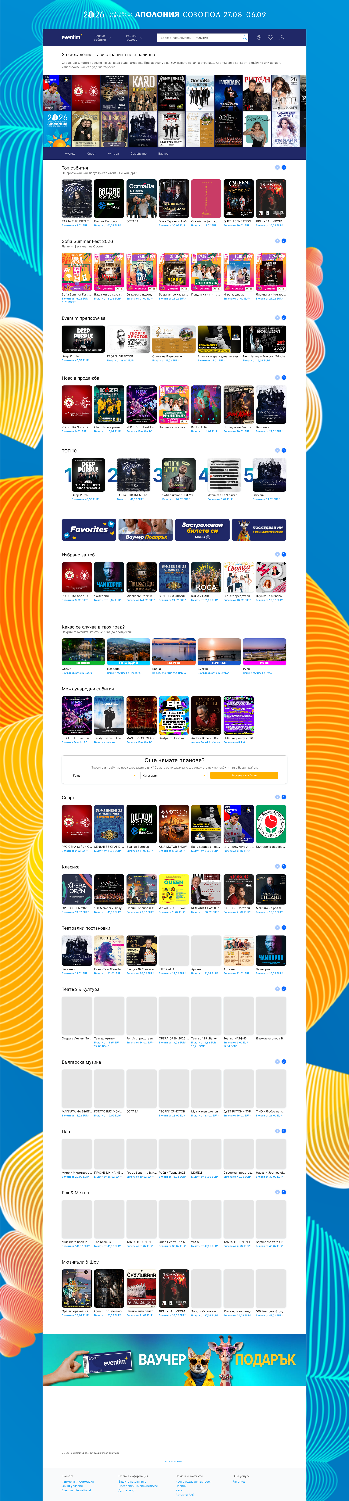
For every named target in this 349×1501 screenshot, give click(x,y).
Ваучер (163, 153)
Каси (179, 1490)
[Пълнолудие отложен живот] (114, 129)
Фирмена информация (78, 1481)
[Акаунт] (281, 37)
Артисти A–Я (185, 1494)
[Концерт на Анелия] (228, 93)
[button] (104, 111)
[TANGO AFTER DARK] (171, 93)
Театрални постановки (86, 928)
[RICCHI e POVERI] (86, 129)
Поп (66, 1131)
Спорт (91, 153)
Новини (181, 1486)
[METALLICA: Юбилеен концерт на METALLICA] (114, 93)
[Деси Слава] (200, 129)
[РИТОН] (200, 93)
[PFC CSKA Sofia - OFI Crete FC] (86, 93)
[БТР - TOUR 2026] (285, 129)
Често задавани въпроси (194, 1481)
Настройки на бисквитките (138, 1486)
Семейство (139, 153)
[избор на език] (259, 37)
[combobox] (199, 38)
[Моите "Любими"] (270, 37)
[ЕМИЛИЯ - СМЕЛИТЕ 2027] (228, 129)
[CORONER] (257, 129)
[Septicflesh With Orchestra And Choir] (257, 93)
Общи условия (72, 1486)
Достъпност (127, 1490)
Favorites (239, 1481)
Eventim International (76, 1490)
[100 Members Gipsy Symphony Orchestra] (171, 129)
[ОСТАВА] (143, 93)
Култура (113, 153)
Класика (71, 867)
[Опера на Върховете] (143, 129)
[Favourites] (89, 530)
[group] (174, 1360)
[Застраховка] (202, 530)
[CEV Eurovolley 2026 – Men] (57, 93)
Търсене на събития (244, 775)
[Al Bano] (285, 93)
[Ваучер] (146, 530)
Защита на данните (132, 1481)
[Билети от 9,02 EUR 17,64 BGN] (57, 129)
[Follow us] (259, 530)
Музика (70, 153)
